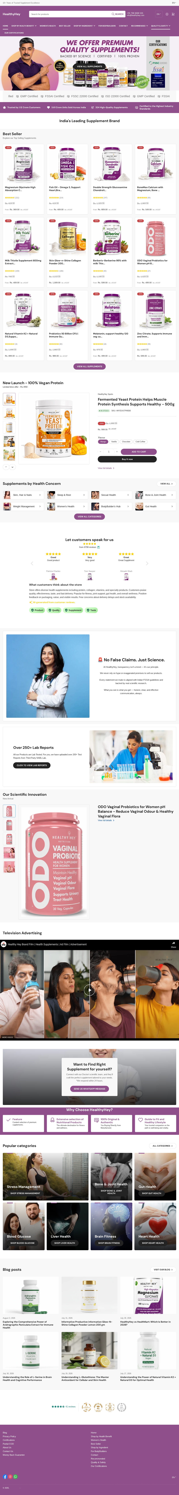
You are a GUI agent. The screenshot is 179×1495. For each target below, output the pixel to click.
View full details (105, 468)
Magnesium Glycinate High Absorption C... (20, 189)
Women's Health (48, 26)
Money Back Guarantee (14, 1455)
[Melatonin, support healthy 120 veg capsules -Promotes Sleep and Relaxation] (111, 311)
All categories (161, 1145)
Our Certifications (14, 33)
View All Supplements (89, 366)
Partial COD (8, 1444)
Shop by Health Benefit (22, 26)
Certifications (9, 1440)
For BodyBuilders (107, 26)
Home (5, 26)
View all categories (89, 516)
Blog (5, 1432)
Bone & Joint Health (155, 495)
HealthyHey (14, 1488)
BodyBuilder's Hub (110, 506)
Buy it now (127, 459)
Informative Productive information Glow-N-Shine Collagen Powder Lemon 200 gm (87, 1323)
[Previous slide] (82, 86)
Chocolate (126, 442)
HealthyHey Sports (105, 394)
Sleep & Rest (64, 495)
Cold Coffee (140, 442)
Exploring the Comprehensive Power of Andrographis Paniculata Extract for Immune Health (28, 1324)
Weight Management (24, 506)
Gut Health (150, 506)
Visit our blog (162, 1269)
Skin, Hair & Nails (22, 495)
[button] (33, 563)
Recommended (138, 26)
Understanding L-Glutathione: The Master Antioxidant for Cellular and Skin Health (85, 1379)
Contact (123, 26)
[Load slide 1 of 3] (86, 86)
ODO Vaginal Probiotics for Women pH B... (152, 262)
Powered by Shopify (29, 1488)
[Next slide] (96, 86)
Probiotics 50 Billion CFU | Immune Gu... (63, 335)
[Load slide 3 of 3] (93, 86)
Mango (103, 442)
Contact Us (8, 1451)
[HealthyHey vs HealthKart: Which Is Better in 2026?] (148, 1295)
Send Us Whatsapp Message (89, 1088)
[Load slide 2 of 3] (89, 86)
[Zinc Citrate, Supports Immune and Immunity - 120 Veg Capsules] (155, 311)
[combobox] (77, 14)
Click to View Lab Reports (32, 765)
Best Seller (64, 26)
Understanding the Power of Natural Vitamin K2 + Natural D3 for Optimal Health (148, 1379)
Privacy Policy (9, 1436)
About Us (7, 1447)
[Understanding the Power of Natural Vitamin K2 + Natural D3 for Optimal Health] (148, 1350)
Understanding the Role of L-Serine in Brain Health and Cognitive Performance (27, 1379)
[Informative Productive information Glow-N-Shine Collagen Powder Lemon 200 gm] (89, 1295)
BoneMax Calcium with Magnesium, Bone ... (150, 189)
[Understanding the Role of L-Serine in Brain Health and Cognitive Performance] (31, 1350)
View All (165, 483)
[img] (89, 543)
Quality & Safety (159, 26)
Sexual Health (108, 495)
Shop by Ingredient (83, 26)
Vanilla (114, 442)
